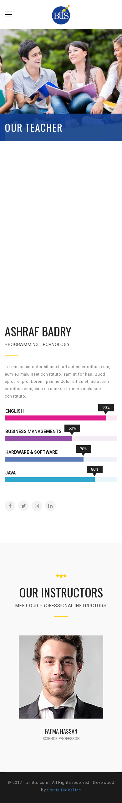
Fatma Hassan (61, 731)
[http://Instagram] (37, 506)
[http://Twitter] (23, 506)
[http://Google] (71, 684)
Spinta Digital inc (64, 790)
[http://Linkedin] (50, 506)
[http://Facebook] (10, 506)
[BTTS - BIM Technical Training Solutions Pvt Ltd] (61, 14)
